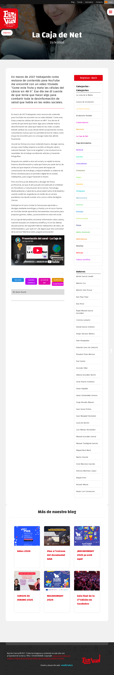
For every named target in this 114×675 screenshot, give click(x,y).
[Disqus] (37, 340)
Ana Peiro (80, 304)
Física (78, 225)
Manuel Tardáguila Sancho (87, 443)
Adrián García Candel (84, 276)
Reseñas (79, 246)
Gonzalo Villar (82, 368)
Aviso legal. (57, 656)
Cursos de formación (85, 102)
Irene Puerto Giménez (85, 382)
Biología (18, 279)
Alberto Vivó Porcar (84, 290)
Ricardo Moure (82, 484)
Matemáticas (81, 239)
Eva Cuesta (80, 361)
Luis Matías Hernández (86, 430)
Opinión (79, 184)
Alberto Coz (81, 283)
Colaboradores (58, 283)
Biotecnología (82, 218)
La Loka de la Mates (84, 95)
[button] (7, 33)
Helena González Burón (86, 375)
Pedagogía (80, 191)
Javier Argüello (82, 388)
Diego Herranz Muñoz (85, 334)
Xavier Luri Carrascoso (85, 491)
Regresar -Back (88, 78)
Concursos (80, 170)
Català (110, 2)
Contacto (99, 2)
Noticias (79, 253)
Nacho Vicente (82, 457)
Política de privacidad (22, 658)
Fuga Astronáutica (83, 143)
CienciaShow (81, 163)
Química (79, 205)
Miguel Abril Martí (83, 450)
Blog (72, 2)
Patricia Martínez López (86, 471)
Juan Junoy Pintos (83, 409)
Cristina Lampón (83, 320)
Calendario (89, 2)
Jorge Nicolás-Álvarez (85, 402)
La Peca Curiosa (82, 109)
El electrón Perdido (84, 116)
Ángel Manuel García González (84, 312)
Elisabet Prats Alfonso (85, 354)
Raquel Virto (81, 478)
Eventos (79, 157)
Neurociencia (81, 198)
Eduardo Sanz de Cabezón (87, 347)
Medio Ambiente (83, 232)
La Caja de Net (44, 281)
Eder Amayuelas (82, 340)
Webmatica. (67, 665)
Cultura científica (31, 281)
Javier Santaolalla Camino (86, 395)
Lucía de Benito (82, 423)
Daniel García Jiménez (85, 327)
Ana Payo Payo (82, 297)
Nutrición (57, 279)
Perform (79, 150)
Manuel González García (86, 436)
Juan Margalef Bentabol (86, 416)
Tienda (79, 2)
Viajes (78, 177)
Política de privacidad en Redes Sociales (48, 658)
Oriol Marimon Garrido (85, 464)
